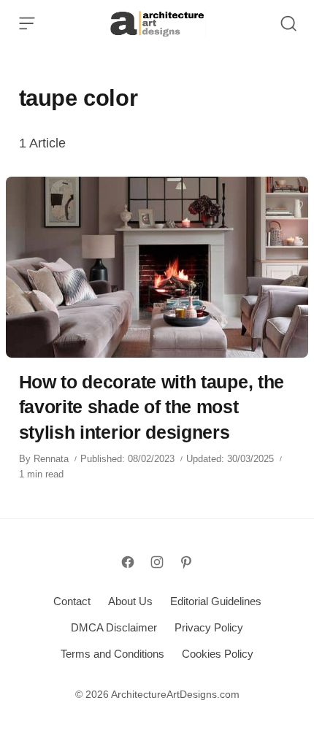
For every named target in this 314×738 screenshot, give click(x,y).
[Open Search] (288, 23)
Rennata (51, 458)
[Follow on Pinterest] (186, 562)
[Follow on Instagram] (157, 562)
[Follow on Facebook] (128, 562)
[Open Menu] (27, 23)
